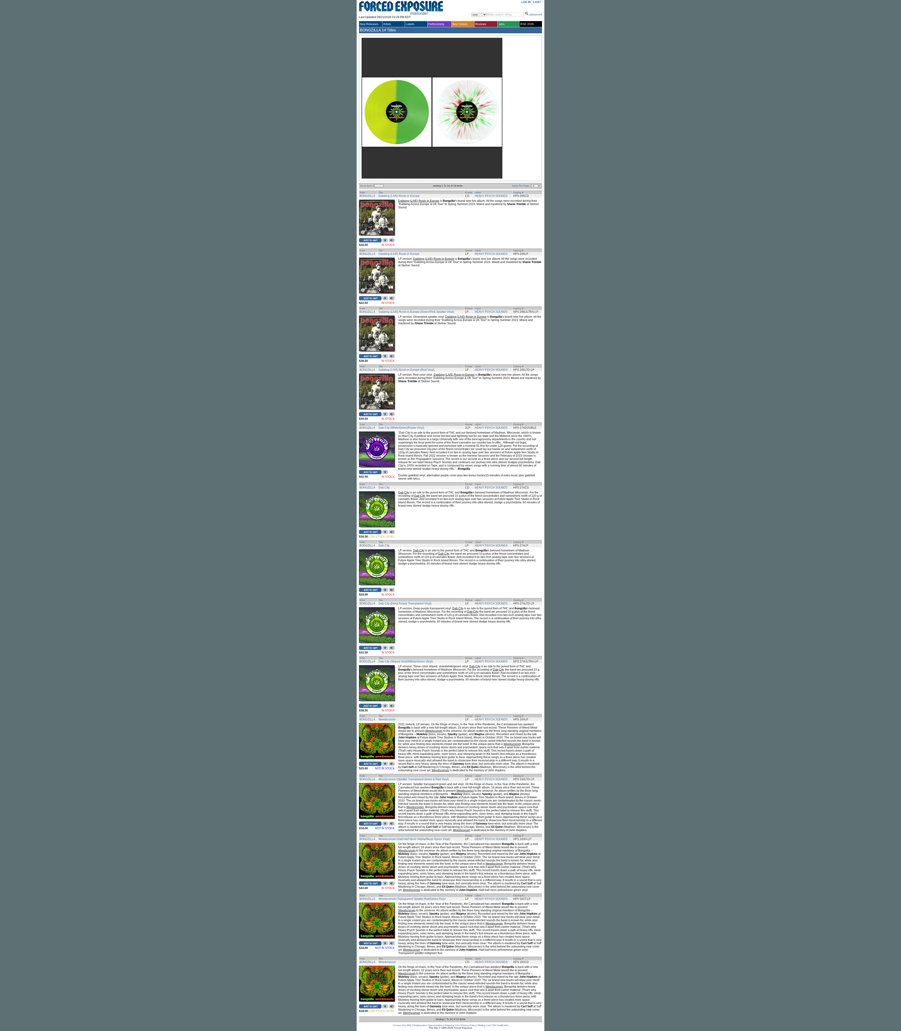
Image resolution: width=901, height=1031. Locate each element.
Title (380, 192)
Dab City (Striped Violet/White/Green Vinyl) (405, 661)
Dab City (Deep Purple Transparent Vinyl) (404, 603)
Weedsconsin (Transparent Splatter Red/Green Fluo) (412, 899)
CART (537, 2)
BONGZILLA (367, 196)
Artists (387, 24)
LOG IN (526, 2)
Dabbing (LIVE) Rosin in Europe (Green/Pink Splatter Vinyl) (416, 311)
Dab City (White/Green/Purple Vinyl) (401, 427)
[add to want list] (385, 241)
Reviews (480, 24)
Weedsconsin (387, 719)
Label (478, 192)
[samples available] (392, 241)
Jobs (501, 24)
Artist (362, 192)
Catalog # (518, 192)
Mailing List (484, 1025)
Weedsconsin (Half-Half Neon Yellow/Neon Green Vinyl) (414, 839)
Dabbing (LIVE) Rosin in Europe (399, 196)
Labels (410, 24)
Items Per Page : (521, 185)
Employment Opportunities (428, 1025)
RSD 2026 (527, 24)
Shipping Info (451, 1025)
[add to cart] (370, 240)
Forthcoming (436, 24)
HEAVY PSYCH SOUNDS (491, 196)
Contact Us (399, 1025)
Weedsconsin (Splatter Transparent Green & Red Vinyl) (413, 779)
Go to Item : (366, 185)
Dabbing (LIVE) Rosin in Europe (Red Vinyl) (406, 369)
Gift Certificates (500, 1025)
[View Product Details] (377, 234)
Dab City (383, 487)
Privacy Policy (468, 1025)
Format (468, 192)
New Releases (369, 24)
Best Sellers (460, 24)
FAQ (409, 1025)
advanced (535, 14)
